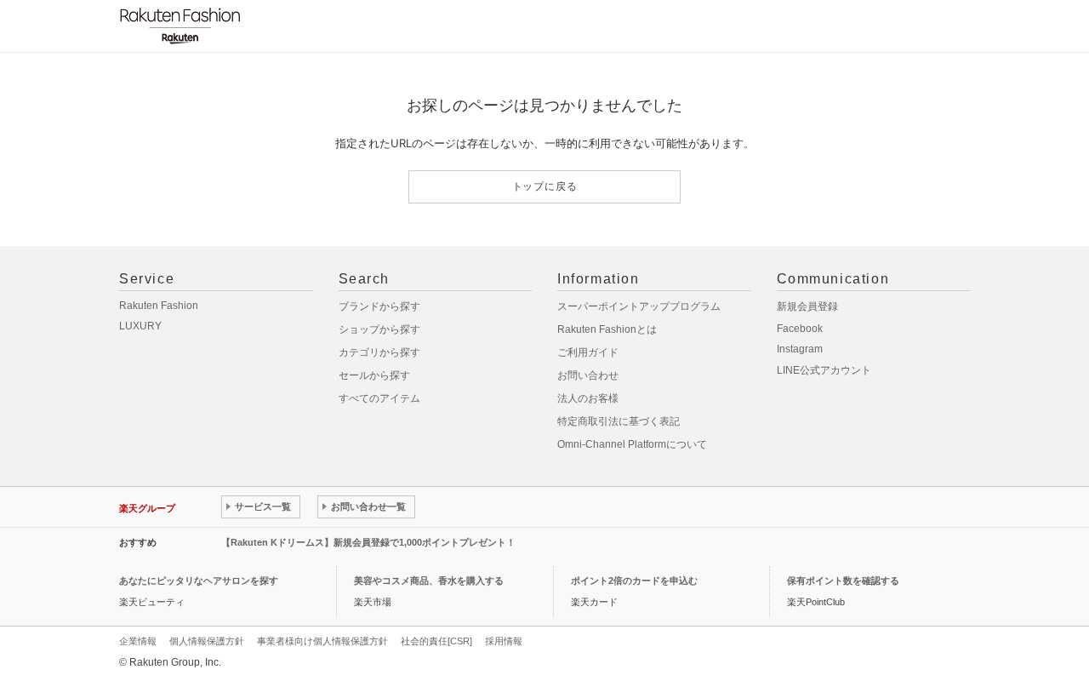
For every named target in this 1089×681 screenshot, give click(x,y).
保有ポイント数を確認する (843, 580)
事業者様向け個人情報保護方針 (322, 641)
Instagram (800, 349)
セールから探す (374, 375)
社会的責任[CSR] (436, 641)
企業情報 (138, 641)
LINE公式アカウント (824, 370)
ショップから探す (379, 329)
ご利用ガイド (588, 352)
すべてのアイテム (379, 398)
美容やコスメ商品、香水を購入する (429, 580)
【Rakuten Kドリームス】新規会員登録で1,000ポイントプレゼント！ (368, 542)
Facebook (800, 329)
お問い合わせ (588, 375)
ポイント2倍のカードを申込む (634, 580)
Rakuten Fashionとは (607, 329)
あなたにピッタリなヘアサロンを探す (198, 580)
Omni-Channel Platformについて (632, 444)
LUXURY (140, 326)
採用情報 (503, 641)
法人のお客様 (588, 398)
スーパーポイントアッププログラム (639, 306)
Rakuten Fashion (158, 306)
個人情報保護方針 (206, 641)
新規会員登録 (807, 306)
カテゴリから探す (379, 352)
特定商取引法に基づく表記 (618, 421)
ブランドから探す (379, 306)
